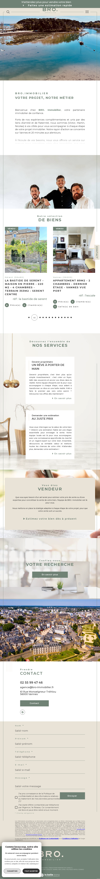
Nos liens (61, 869)
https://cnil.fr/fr (81, 829)
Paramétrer (12, 871)
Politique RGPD (71, 869)
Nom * (19, 726)
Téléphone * (24, 752)
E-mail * (21, 765)
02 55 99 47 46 (31, 682)
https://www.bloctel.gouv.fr (34, 834)
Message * (22, 778)
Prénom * (22, 739)
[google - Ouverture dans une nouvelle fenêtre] (22, 712)
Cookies (81, 869)
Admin (55, 869)
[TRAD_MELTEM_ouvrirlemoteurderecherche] (8, 11)
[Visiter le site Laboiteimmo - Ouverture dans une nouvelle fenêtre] (50, 878)
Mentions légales (45, 869)
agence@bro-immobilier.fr (37, 687)
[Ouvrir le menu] (87, 12)
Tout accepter (31, 871)
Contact (96, 252)
